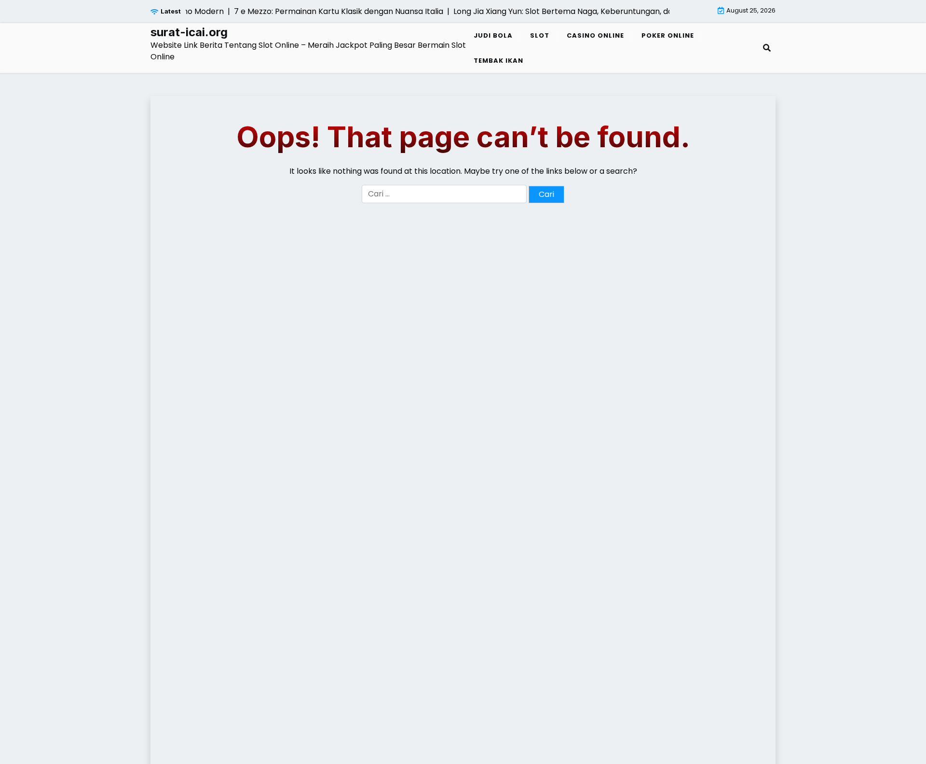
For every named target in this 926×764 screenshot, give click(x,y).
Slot (539, 35)
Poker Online (667, 35)
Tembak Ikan (498, 60)
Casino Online (595, 35)
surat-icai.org (189, 32)
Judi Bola (493, 35)
